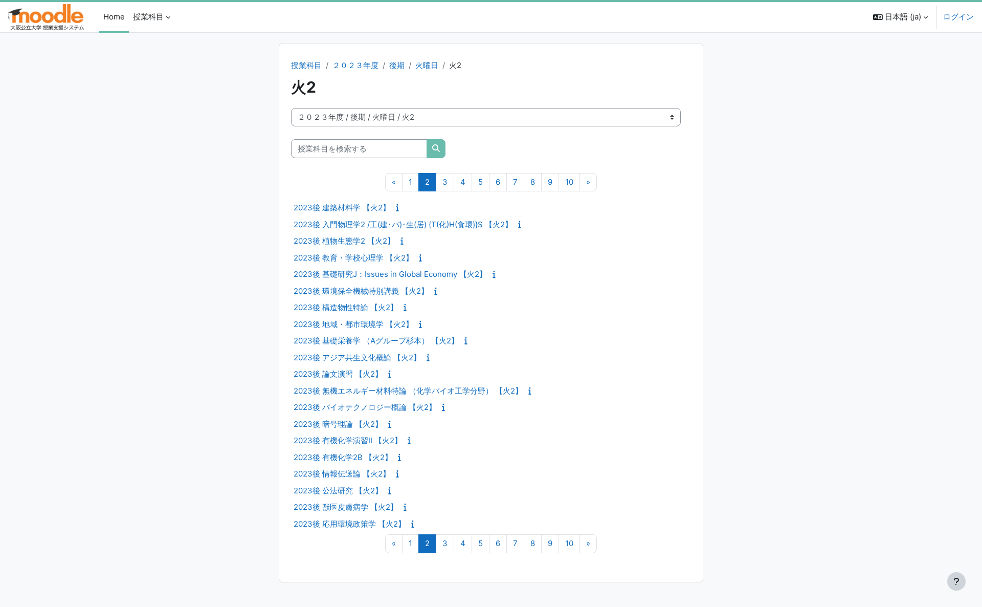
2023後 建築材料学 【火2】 (342, 207)
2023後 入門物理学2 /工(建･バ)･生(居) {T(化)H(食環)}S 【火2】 (403, 224)
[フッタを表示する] (956, 581)
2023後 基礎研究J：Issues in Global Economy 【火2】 (390, 274)
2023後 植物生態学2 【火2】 (344, 241)
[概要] (400, 207)
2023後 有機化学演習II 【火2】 (348, 440)
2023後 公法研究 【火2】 (338, 490)
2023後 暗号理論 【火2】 (338, 424)
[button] (900, 17)
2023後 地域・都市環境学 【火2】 (353, 324)
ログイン (958, 16)
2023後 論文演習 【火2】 (338, 374)
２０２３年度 (355, 65)
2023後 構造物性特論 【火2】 (346, 307)
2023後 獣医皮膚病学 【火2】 (346, 507)
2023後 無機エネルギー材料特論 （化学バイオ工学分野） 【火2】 (408, 391)
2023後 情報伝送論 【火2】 (342, 474)
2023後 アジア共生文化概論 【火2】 (357, 357)
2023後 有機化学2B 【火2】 (343, 457)
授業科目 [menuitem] (148, 16)
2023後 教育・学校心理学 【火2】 (353, 258)
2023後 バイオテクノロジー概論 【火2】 (365, 407)
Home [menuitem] (114, 16)
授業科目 (306, 65)
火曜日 (426, 65)
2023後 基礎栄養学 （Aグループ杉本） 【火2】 (376, 340)
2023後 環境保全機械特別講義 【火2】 (361, 291)
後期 (397, 65)
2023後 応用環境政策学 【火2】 (350, 524)
